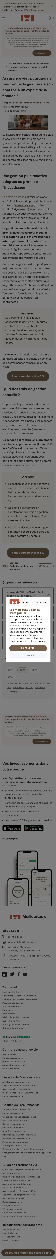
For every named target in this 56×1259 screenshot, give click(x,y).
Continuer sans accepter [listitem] (26, 605)
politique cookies (36, 641)
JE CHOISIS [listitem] (28, 655)
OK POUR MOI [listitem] (28, 648)
